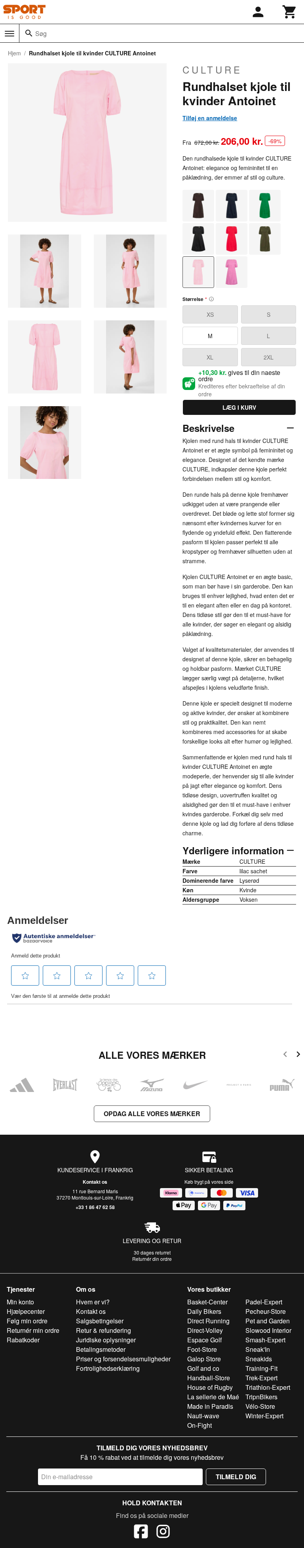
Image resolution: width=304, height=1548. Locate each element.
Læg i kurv (239, 407)
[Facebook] (141, 1532)
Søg (41, 33)
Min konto (20, 1301)
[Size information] (211, 299)
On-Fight (199, 1425)
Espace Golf (204, 1339)
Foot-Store (202, 1349)
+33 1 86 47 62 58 (95, 1207)
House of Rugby (210, 1387)
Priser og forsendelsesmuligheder (123, 1358)
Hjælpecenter (26, 1311)
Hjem (14, 53)
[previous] (285, 1055)
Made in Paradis (210, 1406)
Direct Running (208, 1320)
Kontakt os (95, 1182)
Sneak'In (257, 1349)
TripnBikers (261, 1396)
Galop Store (204, 1358)
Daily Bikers (204, 1311)
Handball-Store (208, 1377)
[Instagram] (163, 1532)
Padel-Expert (263, 1301)
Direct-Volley (205, 1330)
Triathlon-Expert (267, 1387)
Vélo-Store (260, 1406)
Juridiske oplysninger (106, 1339)
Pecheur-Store (265, 1311)
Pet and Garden (267, 1320)
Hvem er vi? (93, 1301)
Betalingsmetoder (100, 1349)
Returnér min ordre (33, 1330)
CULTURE (212, 69)
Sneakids (258, 1358)
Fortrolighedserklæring (108, 1368)
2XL (269, 357)
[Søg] (29, 33)
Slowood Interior (268, 1330)
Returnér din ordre (152, 1258)
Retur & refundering (103, 1330)
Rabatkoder (23, 1339)
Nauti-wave (203, 1415)
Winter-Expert (264, 1415)
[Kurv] (290, 12)
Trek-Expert (261, 1377)
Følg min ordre (27, 1320)
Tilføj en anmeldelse (209, 118)
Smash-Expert (265, 1339)
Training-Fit (261, 1368)
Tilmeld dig (236, 1476)
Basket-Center (207, 1301)
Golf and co (203, 1368)
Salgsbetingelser (100, 1320)
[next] (298, 1055)
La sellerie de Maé (213, 1396)
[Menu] (9, 33)
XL (210, 357)
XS (210, 314)
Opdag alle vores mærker (152, 1113)
